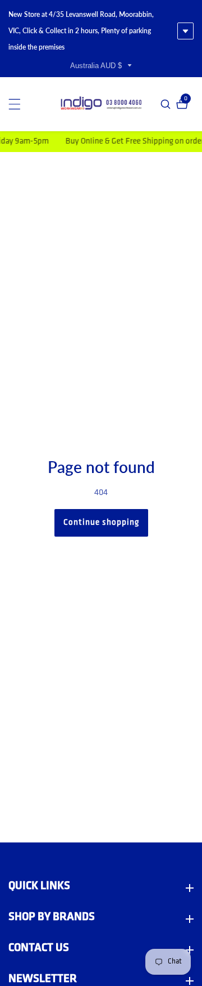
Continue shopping (101, 523)
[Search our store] (166, 104)
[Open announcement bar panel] (185, 31)
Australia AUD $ (97, 65)
